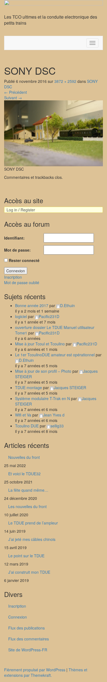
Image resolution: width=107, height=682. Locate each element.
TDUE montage (28, 387)
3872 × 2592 (65, 81)
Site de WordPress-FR (27, 649)
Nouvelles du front (24, 457)
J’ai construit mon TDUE (29, 572)
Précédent (15, 92)
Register (28, 209)
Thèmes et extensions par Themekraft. (45, 672)
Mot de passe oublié (21, 282)
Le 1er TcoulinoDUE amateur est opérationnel (55, 354)
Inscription (13, 277)
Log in (12, 209)
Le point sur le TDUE (26, 555)
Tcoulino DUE (27, 426)
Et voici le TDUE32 (24, 473)
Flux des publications (26, 628)
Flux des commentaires (28, 639)
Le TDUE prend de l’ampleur (33, 523)
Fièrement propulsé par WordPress (34, 669)
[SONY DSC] (53, 132)
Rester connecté (24, 260)
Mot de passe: (17, 250)
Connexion (15, 270)
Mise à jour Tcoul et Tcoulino (40, 343)
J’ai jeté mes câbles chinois (31, 539)
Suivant (13, 97)
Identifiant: (14, 238)
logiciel (21, 316)
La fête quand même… (28, 490)
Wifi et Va (23, 415)
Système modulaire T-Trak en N (42, 398)
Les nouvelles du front (27, 506)
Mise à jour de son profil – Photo (43, 371)
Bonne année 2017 (31, 305)
